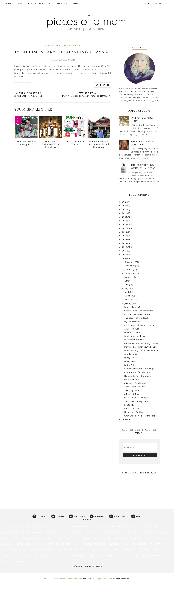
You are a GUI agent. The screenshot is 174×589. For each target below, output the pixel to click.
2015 (125, 235)
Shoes (106, 550)
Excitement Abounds (134, 339)
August (128, 277)
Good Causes (120, 538)
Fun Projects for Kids (53, 538)
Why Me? (127, 555)
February (129, 299)
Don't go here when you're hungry (140, 347)
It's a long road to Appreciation (139, 325)
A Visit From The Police (135, 386)
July (126, 280)
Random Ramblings (68, 550)
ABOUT (19, 3)
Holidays (159, 538)
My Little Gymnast (133, 321)
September (130, 273)
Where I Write (113, 555)
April (127, 292)
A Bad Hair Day (131, 394)
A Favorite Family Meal (135, 383)
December (130, 262)
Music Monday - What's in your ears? (141, 350)
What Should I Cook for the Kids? (140, 415)
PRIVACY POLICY (35, 3)
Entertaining (93, 533)
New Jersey (114, 544)
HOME (8, 3)
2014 (125, 239)
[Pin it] (104, 85)
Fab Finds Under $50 (113, 533)
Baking (54, 527)
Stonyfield (142, 550)
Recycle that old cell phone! (137, 314)
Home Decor (7, 544)
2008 (125, 419)
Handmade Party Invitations (137, 376)
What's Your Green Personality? (139, 310)
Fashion (163, 533)
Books (149, 527)
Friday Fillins (130, 361)
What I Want (96, 555)
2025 (125, 202)
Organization (157, 544)
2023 (125, 205)
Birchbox (96, 527)
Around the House (20, 527)
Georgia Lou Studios (103, 578)
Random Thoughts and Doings (139, 368)
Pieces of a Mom (58, 578)
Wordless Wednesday (152, 555)
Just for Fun (71, 46)
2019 (125, 220)
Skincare (116, 550)
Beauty (64, 527)
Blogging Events (125, 527)
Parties (5, 550)
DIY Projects (78, 533)
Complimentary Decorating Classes (141, 343)
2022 (125, 209)
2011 (125, 250)
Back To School (131, 408)
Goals (108, 538)
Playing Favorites (28, 550)
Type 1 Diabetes (49, 555)
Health (148, 538)
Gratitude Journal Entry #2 (136, 397)
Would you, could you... (135, 336)
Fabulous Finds (133, 533)
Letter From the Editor (61, 544)
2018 (125, 224)
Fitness (5, 538)
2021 (125, 213)
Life (77, 544)
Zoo (36, 561)
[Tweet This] (97, 85)
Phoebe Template (74, 578)
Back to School (40, 527)
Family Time (150, 533)
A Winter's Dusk (131, 328)
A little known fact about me (138, 372)
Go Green (97, 538)
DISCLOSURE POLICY (58, 3)
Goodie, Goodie (131, 379)
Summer (155, 550)
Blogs (140, 527)
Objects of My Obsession (134, 544)
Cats (157, 527)
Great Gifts (136, 538)
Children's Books (9, 533)
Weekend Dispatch (78, 555)
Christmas (50, 533)
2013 (125, 243)
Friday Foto (129, 365)
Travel (35, 555)
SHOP (75, 3)
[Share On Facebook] (100, 85)
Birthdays (109, 527)
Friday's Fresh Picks (29, 538)
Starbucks (129, 550)
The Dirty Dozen (132, 390)
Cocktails (63, 533)
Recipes (85, 550)
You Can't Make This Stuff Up (15, 561)
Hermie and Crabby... (134, 412)
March (128, 295)
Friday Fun (129, 357)
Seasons (96, 550)
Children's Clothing (31, 533)
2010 (125, 254)
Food (14, 538)
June (127, 284)
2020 (125, 217)
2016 (125, 232)
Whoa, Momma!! (132, 307)
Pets (14, 550)
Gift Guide (72, 538)
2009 (125, 258)
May (127, 288)
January (128, 303)
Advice (4, 527)
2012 (125, 247)
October (129, 269)
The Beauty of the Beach (136, 318)
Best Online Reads (79, 527)
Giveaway (85, 538)
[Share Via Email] (108, 85)
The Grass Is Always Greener (138, 401)
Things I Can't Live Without (15, 555)
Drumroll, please (132, 332)
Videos (63, 555)
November (130, 265)
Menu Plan (100, 544)
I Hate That (130, 405)
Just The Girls (23, 544)
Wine (136, 555)
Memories (87, 544)
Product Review (48, 550)
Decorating (53, 46)
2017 (125, 228)
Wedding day (130, 354)
